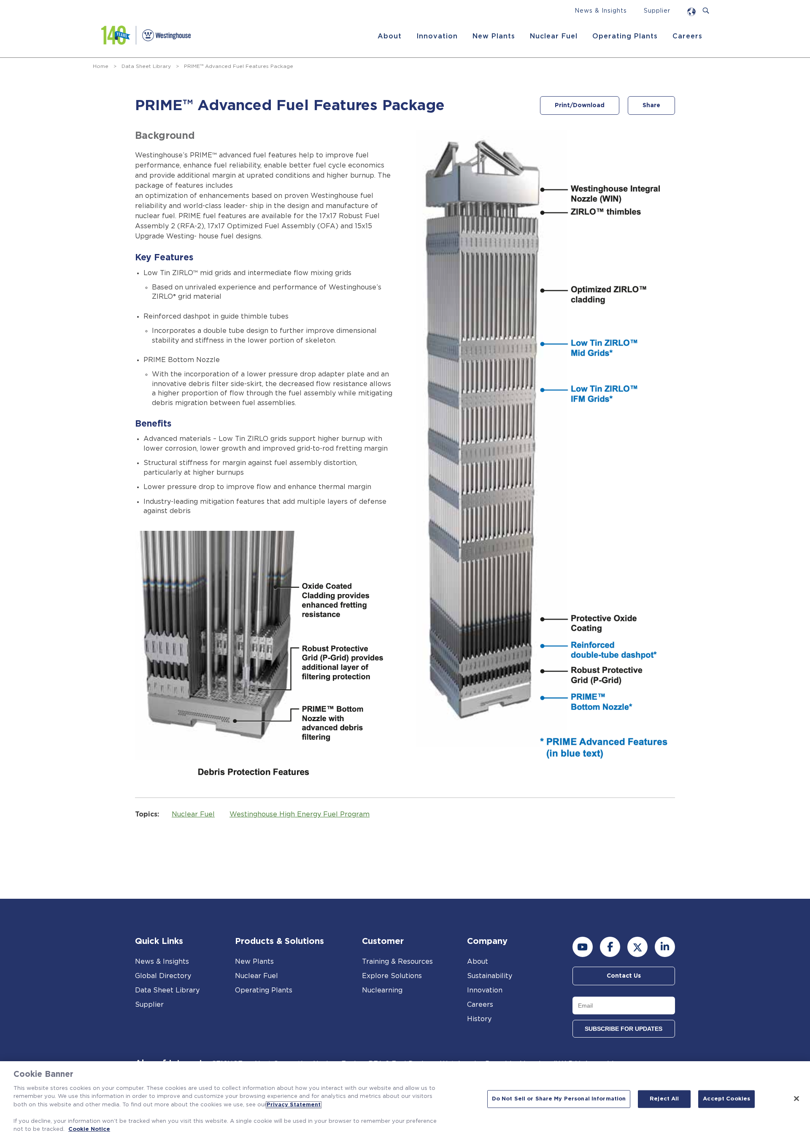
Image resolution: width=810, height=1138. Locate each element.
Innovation (437, 36)
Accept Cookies (726, 1099)
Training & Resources (397, 961)
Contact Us (624, 976)
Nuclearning (382, 990)
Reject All (664, 1099)
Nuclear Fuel (554, 36)
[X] (637, 947)
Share (651, 105)
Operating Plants (625, 36)
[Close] (796, 1098)
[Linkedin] (665, 947)
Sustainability (489, 976)
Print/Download (580, 105)
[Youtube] (582, 947)
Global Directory (163, 976)
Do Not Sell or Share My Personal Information (559, 1099)
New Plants (493, 36)
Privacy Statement (294, 1105)
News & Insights (601, 11)
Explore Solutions (392, 976)
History (479, 1019)
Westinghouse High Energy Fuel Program (300, 814)
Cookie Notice (89, 1129)
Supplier (657, 11)
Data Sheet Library (146, 66)
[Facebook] (610, 947)
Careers (687, 36)
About (390, 36)
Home (100, 66)
